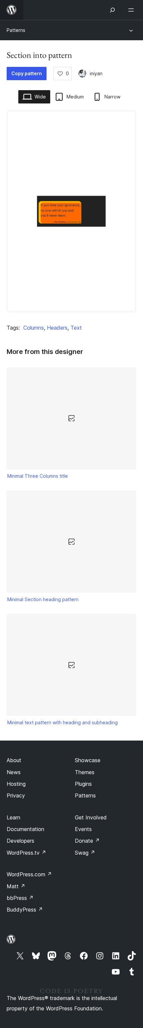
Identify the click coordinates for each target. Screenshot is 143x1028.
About (14, 760)
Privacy (16, 795)
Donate (87, 840)
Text (76, 327)
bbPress (20, 898)
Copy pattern (26, 73)
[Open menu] (132, 10)
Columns (33, 327)
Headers (57, 327)
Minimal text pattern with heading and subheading (62, 722)
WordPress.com (29, 874)
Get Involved (91, 817)
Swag (85, 852)
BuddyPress (25, 909)
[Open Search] (112, 10)
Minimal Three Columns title (37, 476)
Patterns (16, 30)
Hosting (16, 783)
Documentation (25, 829)
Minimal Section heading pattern (42, 599)
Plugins (83, 783)
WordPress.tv (26, 852)
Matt (16, 886)
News (14, 772)
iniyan (96, 73)
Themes (84, 772)
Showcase (87, 760)
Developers (20, 840)
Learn (13, 817)
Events (83, 829)
